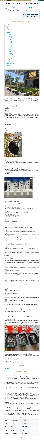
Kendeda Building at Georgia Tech (32, 98)
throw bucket (27, 169)
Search (38, 0)
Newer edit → (30, 7)
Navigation (9, 0)
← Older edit (13, 7)
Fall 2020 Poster (6, 367)
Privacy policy (22, 437)
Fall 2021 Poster (6, 369)
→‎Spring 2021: (13, 6)
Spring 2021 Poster (6, 368)
